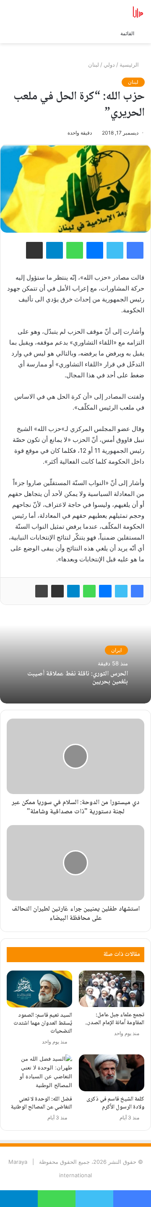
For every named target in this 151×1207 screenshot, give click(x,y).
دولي (109, 64)
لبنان (93, 64)
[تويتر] (121, 591)
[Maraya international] (111, 12)
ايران (116, 650)
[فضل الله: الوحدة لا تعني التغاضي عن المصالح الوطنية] (39, 1072)
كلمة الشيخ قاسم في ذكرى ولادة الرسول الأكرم (115, 1103)
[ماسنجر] (105, 591)
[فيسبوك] (137, 591)
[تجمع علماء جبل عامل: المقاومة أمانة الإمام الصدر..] (111, 989)
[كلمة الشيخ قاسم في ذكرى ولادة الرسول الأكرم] (111, 1072)
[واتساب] (89, 591)
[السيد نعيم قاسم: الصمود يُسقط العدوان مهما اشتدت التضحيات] (39, 989)
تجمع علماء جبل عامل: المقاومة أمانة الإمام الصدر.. (114, 1019)
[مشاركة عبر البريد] (57, 591)
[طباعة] (41, 591)
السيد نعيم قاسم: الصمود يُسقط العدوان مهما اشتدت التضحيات (42, 1023)
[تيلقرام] (73, 591)
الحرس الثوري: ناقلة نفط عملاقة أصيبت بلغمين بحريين (77, 678)
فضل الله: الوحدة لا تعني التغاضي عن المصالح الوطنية (41, 1103)
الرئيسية (130, 64)
